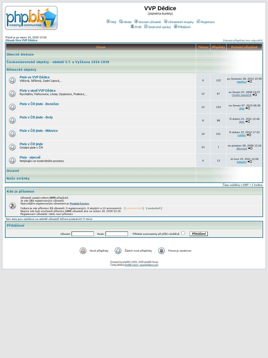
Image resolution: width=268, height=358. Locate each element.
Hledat (127, 22)
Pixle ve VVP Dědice (35, 77)
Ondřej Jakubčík (242, 95)
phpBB (126, 262)
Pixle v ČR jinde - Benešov (39, 104)
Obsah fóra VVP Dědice (21, 40)
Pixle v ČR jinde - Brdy (36, 117)
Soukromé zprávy (159, 27)
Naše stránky (18, 178)
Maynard (242, 148)
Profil (138, 27)
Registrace (208, 22)
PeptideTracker (79, 203)
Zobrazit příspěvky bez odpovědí (243, 40)
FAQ (113, 22)
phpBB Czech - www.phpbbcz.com (141, 264)
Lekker (242, 135)
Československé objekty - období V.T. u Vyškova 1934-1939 (58, 62)
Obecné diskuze (20, 54)
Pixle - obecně (30, 157)
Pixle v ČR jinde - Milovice (39, 131)
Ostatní (13, 171)
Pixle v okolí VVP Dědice (38, 91)
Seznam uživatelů (149, 22)
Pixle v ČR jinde (31, 144)
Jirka (241, 108)
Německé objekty (22, 70)
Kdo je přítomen (20, 191)
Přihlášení (184, 27)
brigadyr (242, 161)
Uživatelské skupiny (181, 22)
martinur (242, 81)
